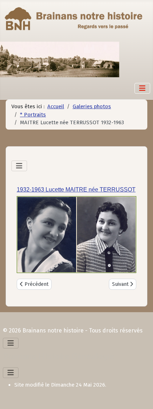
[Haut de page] (140, 395)
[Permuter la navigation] (142, 88)
